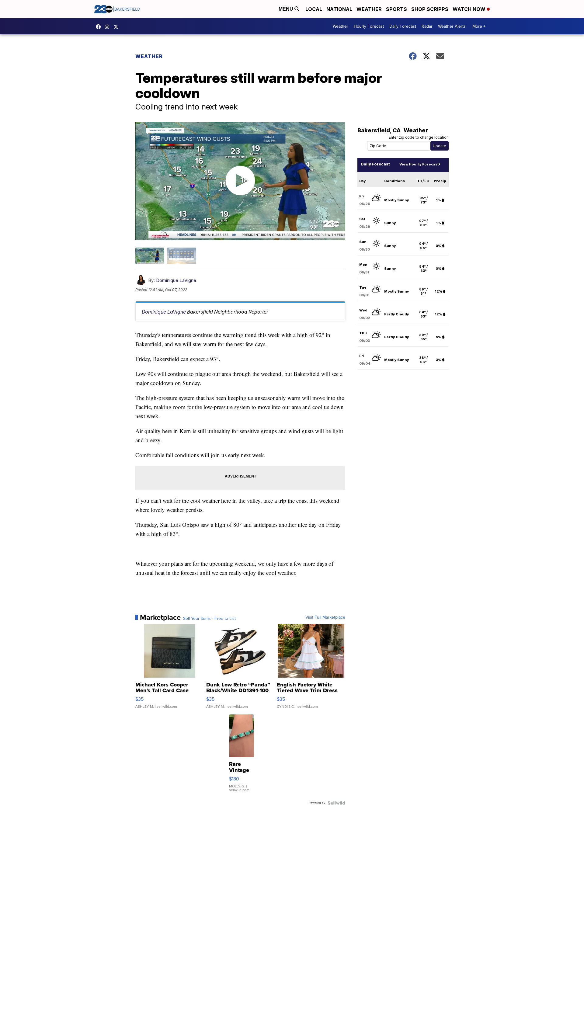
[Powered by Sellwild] (336, 803)
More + (478, 26)
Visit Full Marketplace (325, 617)
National (339, 9)
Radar (427, 26)
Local (313, 9)
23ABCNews (108, 26)
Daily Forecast (402, 26)
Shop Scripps (429, 9)
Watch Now (470, 9)
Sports (396, 9)
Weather (369, 9)
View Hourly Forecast (419, 164)
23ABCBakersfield (100, 26)
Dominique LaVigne (176, 280)
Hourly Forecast (369, 26)
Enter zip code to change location (419, 137)
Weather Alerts (452, 26)
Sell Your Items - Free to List (209, 618)
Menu (286, 9)
